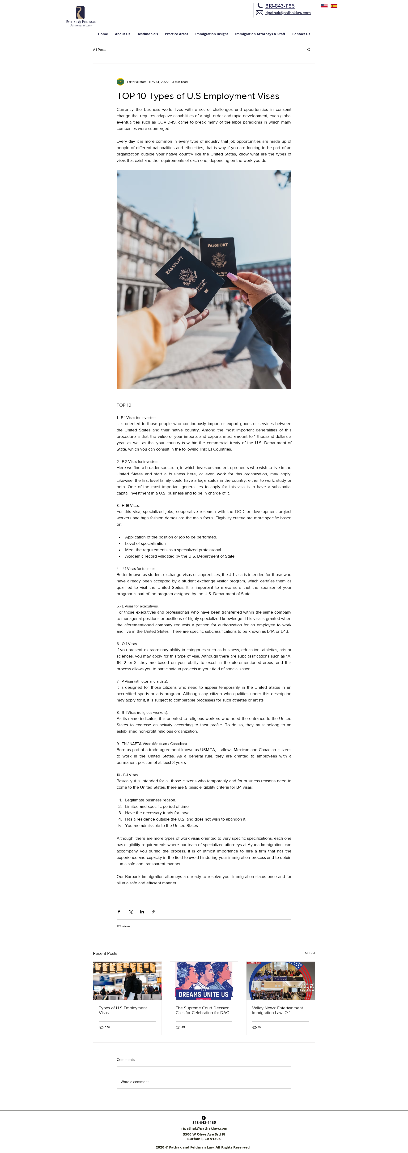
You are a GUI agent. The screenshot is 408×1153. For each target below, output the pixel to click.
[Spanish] (334, 6)
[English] (324, 6)
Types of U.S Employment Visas (123, 1010)
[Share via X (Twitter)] (130, 911)
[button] (309, 49)
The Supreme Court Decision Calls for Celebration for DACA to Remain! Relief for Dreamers (204, 1010)
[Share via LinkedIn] (142, 911)
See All (310, 953)
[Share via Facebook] (119, 911)
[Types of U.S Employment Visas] (127, 981)
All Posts (99, 49)
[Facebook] (204, 1118)
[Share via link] (153, 911)
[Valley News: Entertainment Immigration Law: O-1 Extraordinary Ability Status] (280, 981)
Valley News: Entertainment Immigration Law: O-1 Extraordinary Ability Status (277, 1010)
